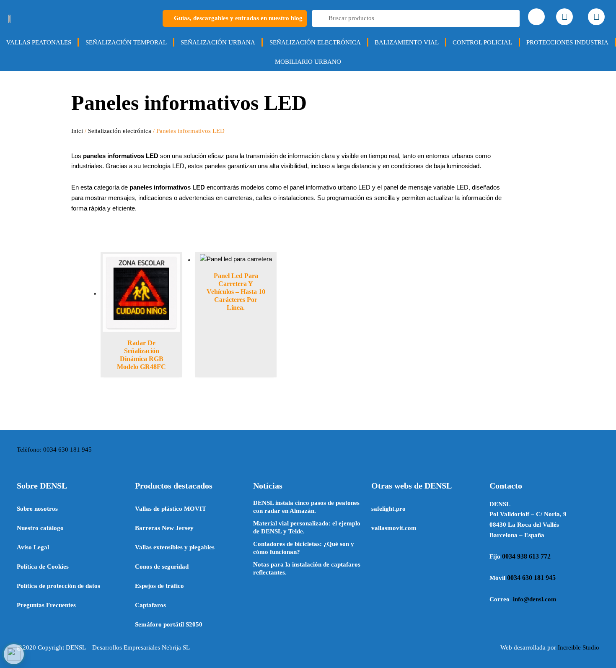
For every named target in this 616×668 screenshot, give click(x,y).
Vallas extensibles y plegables (175, 547)
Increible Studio (578, 647)
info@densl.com (534, 599)
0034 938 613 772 (526, 556)
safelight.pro (388, 508)
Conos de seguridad (162, 566)
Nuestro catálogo (40, 528)
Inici (77, 130)
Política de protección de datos (58, 585)
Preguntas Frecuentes (46, 605)
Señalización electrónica (315, 42)
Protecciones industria (567, 42)
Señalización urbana (218, 42)
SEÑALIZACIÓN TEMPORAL (126, 42)
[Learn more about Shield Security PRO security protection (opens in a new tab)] (14, 654)
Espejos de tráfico (159, 585)
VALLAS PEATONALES (38, 42)
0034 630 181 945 (531, 577)
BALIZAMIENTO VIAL (407, 42)
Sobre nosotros (37, 508)
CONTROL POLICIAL (482, 42)
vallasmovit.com (394, 528)
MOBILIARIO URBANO (308, 61)
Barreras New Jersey (164, 528)
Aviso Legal (33, 547)
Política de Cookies (43, 566)
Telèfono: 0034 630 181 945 (54, 449)
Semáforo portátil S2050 (168, 624)
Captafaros (150, 605)
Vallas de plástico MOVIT (170, 508)
